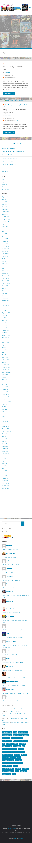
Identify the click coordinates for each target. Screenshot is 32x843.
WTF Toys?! (5, 171)
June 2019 (4, 409)
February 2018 (5, 448)
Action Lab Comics (23, 732)
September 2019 (6, 401)
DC (3, 743)
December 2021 (6, 335)
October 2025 (5, 221)
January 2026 (5, 214)
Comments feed (6, 187)
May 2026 (4, 204)
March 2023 (5, 298)
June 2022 (4, 320)
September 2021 (6, 342)
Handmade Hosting (11, 828)
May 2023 (4, 293)
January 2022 (5, 332)
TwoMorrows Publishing (8, 771)
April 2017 (4, 473)
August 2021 (5, 345)
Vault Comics (23, 771)
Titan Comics (25, 768)
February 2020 (5, 389)
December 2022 (6, 305)
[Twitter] (14, 143)
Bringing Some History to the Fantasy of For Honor (15, 693)
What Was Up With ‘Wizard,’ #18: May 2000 (13, 605)
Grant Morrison (16, 746)
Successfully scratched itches (13, 68)
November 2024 (6, 248)
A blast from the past (8, 588)
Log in (3, 182)
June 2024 (4, 261)
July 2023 (4, 288)
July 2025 (4, 229)
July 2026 (4, 199)
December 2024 (6, 246)
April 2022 (4, 325)
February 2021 (5, 359)
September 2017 (6, 461)
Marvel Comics (21, 752)
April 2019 (4, 414)
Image (15, 749)
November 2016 (6, 485)
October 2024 (5, 251)
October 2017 (5, 458)
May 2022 (4, 322)
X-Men (13, 774)
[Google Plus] (17, 143)
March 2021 (5, 357)
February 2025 (5, 241)
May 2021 (4, 352)
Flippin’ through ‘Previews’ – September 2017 (15, 111)
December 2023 (6, 276)
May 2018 (4, 441)
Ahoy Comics (16, 735)
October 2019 (5, 399)
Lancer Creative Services (19, 826)
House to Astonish (7, 161)
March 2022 (5, 327)
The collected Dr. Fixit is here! (10, 700)
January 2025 (5, 243)
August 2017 (5, 463)
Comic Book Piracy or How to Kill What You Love (14, 637)
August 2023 (5, 285)
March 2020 (5, 387)
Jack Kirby (21, 749)
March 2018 (5, 446)
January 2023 (5, 303)
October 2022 (5, 310)
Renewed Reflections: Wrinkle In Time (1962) (14, 677)
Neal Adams (17, 754)
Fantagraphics (22, 743)
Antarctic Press (24, 735)
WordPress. (20, 838)
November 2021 (6, 337)
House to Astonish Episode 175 (11, 549)
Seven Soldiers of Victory (16, 763)
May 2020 (4, 382)
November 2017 (6, 456)
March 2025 (5, 239)
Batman (21, 738)
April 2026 (4, 206)
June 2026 (4, 202)
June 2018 (4, 439)
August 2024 (5, 256)
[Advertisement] (16, 32)
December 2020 (6, 364)
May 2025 (4, 234)
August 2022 (5, 315)
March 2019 (5, 416)
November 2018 (6, 426)
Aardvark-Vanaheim (7, 732)
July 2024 (4, 258)
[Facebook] (11, 143)
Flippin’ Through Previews (9, 158)
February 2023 (5, 300)
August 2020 (5, 374)
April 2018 (4, 443)
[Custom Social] (20, 143)
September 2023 (6, 283)
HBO (23, 746)
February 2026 (5, 211)
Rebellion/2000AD (7, 757)
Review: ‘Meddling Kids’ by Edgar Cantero (13, 662)
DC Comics (8, 743)
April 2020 (4, 384)
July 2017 (4, 466)
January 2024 (5, 273)
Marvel (14, 752)
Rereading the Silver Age (8, 760)
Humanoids (5, 749)
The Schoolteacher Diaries (9, 168)
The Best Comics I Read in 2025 (11, 565)
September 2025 (6, 224)
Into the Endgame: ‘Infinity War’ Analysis (12, 655)
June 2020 (4, 379)
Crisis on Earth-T (7, 154)
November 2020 (6, 367)
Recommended (16, 757)
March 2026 (5, 209)
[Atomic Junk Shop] (14, 7)
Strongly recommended (8, 768)
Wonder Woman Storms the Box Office (12, 670)
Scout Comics (6, 763)
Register (4, 179)
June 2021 (4, 350)
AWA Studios (14, 738)
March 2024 (5, 268)
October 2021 (5, 340)
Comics (6, 64)
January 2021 (5, 362)
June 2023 (4, 290)
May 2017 (4, 471)
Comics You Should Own (9, 148)
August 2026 (5, 197)
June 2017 (4, 468)
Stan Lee (15, 765)
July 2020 (4, 377)
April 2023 (4, 295)
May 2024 (4, 263)
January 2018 (5, 451)
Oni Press (24, 754)
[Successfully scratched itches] (16, 60)
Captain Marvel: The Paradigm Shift (11, 580)
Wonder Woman (6, 774)
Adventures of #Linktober (9, 557)
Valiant (16, 771)
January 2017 (5, 480)
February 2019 (5, 419)
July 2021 (4, 347)
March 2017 (5, 475)
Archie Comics (6, 738)
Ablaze (15, 732)
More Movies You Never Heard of (11, 612)
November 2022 (6, 308)
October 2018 (5, 429)
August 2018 (5, 434)
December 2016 (6, 483)
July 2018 (4, 436)
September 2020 (6, 372)
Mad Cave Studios (7, 752)
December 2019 (6, 394)
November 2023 (6, 278)
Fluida (15, 838)
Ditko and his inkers (8, 572)
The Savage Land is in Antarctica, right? (12, 630)
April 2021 (4, 355)
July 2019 (4, 406)
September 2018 (6, 431)
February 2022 (5, 330)
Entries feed (5, 184)
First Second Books (7, 746)
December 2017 (6, 453)
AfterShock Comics (7, 735)
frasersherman (5, 708)
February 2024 (5, 271)
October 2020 (5, 369)
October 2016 (5, 488)
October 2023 (5, 281)
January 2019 (5, 421)
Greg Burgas (20, 104)
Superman (18, 768)
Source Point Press (7, 765)
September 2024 (6, 253)
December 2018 (6, 424)
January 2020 (5, 392)
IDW (11, 749)
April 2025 (4, 236)
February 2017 (5, 478)
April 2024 (4, 266)
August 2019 (5, 404)
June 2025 (4, 231)
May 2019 (4, 411)
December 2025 (6, 216)
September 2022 (6, 313)
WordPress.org (5, 189)
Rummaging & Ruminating (9, 164)
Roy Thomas (18, 760)
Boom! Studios (16, 740)
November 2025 (6, 219)
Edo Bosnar (11, 64)
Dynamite (15, 743)
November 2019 (6, 397)
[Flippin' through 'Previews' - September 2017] (16, 101)
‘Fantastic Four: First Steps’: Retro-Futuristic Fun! (14, 685)
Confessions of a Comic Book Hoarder (13, 151)
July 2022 (4, 318)
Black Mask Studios (7, 740)
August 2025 (5, 226)
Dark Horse (24, 740)
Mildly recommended (7, 754)
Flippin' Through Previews (11, 104)
